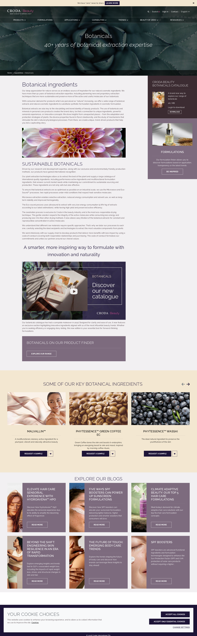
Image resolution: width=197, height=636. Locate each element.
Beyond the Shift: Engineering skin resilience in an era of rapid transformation (42, 549)
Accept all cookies (175, 614)
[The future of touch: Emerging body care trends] (76, 562)
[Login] (50, 454)
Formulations (172, 152)
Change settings (181, 627)
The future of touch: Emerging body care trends (106, 545)
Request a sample (34, 454)
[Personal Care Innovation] (20, 11)
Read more (37, 525)
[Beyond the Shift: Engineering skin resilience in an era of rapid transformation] (14, 562)
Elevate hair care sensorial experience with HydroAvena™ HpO (41, 494)
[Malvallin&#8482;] (36, 408)
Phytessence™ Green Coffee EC (98, 433)
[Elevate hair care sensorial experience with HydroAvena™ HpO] (14, 507)
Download (175, 112)
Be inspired (172, 172)
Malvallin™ (36, 431)
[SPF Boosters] (138, 562)
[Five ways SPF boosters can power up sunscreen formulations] (76, 507)
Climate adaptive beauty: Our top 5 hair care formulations (165, 494)
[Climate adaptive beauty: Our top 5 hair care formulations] (138, 507)
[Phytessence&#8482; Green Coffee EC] (98, 408)
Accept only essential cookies (169, 622)
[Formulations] (172, 134)
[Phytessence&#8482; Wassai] (160, 408)
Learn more (112, 3)
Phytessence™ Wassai (160, 431)
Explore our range (41, 354)
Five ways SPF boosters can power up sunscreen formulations (106, 494)
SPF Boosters (161, 542)
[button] (19, 20)
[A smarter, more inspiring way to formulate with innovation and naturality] (74, 291)
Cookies (35, 623)
